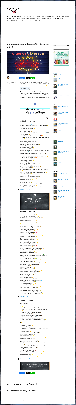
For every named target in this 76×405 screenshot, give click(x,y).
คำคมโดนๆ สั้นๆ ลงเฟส (10, 82)
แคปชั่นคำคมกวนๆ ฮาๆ (25, 189)
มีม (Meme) (60, 18)
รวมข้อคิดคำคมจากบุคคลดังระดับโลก (44, 18)
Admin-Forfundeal (10, 79)
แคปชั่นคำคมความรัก (24, 296)
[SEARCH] (68, 45)
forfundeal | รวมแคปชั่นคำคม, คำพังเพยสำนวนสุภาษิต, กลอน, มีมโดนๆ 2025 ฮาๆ (19, 400)
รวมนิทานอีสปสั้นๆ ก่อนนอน (45, 20)
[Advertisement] (38, 29)
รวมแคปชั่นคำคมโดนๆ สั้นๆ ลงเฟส (19, 16)
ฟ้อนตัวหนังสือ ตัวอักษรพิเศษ (13, 20)
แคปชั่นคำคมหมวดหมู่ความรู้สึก (48, 16)
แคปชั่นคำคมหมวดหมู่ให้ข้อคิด (14, 18)
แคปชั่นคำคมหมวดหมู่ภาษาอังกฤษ (28, 18)
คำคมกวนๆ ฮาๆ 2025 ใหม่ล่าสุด (34, 16)
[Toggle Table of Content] (28, 89)
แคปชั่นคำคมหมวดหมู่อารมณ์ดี (63, 16)
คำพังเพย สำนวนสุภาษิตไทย (33, 20)
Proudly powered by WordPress (43, 400)
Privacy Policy (34, 400)
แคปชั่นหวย (12, 85)
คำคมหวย (8, 85)
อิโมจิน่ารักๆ (23, 20)
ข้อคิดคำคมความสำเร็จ (25, 359)
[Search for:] (60, 45)
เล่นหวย (29, 91)
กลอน (55, 18)
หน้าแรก (9, 16)
